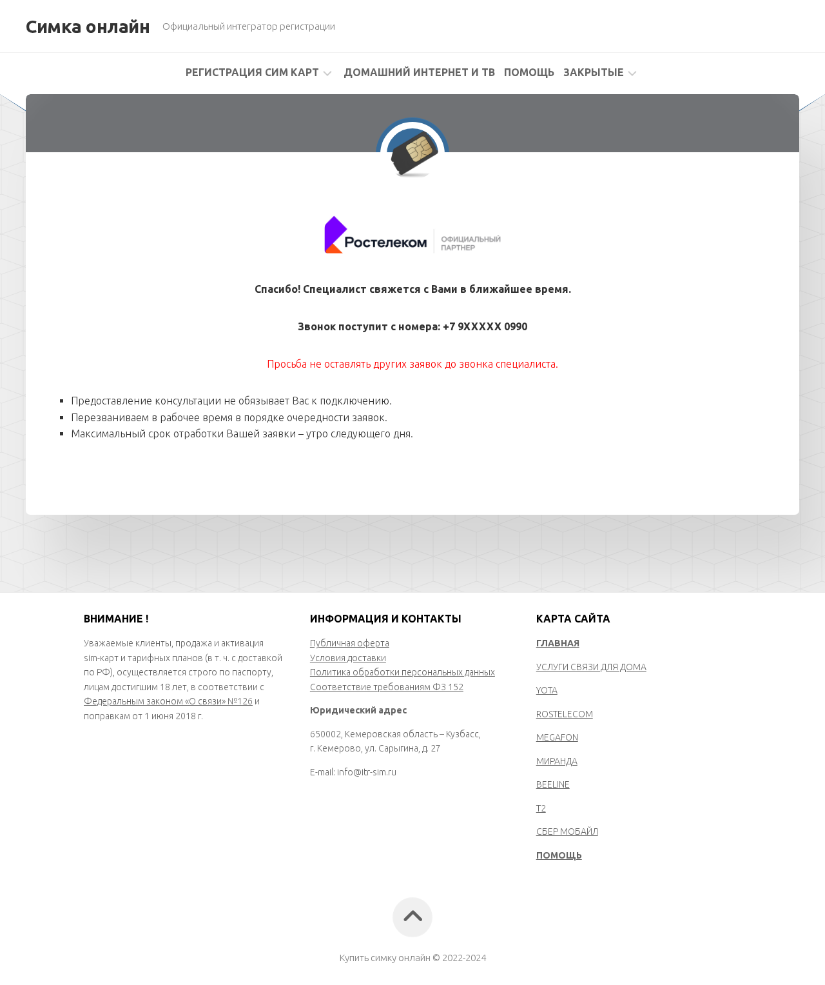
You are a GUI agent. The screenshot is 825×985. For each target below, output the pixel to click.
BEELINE (553, 784)
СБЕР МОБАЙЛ (567, 831)
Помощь (529, 72)
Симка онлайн (88, 26)
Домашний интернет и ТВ (419, 72)
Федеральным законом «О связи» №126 (168, 701)
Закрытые (593, 72)
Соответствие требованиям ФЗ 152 (386, 687)
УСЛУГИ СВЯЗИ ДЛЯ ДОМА (591, 667)
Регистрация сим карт (252, 72)
